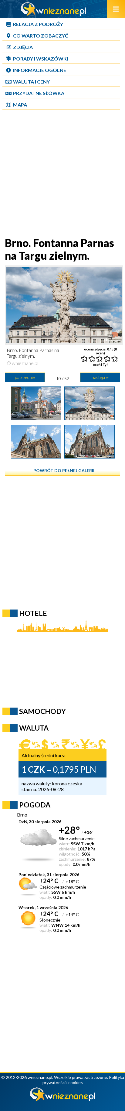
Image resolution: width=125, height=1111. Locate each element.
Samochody (42, 711)
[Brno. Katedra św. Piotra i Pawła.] (36, 456)
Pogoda (34, 804)
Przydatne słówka (38, 93)
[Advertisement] (62, 174)
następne (100, 377)
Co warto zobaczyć (40, 35)
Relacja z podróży (38, 24)
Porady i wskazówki (40, 58)
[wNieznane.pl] (53, 14)
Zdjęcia (23, 47)
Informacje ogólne (39, 70)
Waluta (34, 728)
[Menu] (116, 9)
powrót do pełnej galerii (63, 470)
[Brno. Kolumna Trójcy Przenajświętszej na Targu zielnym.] (36, 418)
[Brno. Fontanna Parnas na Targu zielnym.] (89, 418)
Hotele (33, 613)
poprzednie (25, 377)
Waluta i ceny (31, 81)
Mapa (20, 104)
